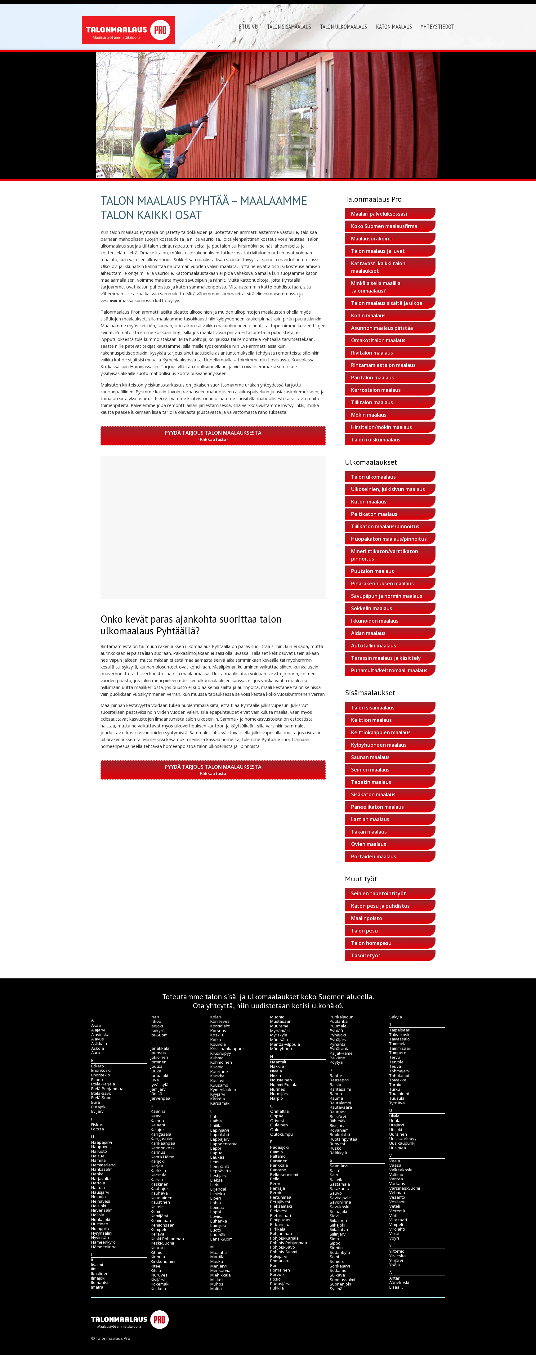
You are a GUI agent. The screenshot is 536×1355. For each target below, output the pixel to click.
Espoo (97, 1079)
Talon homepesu (371, 943)
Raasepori (339, 1080)
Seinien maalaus (370, 769)
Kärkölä (217, 1099)
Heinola (98, 1196)
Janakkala (160, 1048)
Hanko (97, 1174)
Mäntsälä (279, 1039)
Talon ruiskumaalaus (375, 439)
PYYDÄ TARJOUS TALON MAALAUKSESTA (213, 432)
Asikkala (99, 1043)
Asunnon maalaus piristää (382, 327)
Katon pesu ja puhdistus (380, 905)
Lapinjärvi (219, 1130)
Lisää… (396, 1287)
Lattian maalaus (370, 819)
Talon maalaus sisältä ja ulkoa (386, 303)
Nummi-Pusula (283, 1084)
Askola (97, 1048)
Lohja (215, 1202)
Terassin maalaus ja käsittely (386, 658)
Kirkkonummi (163, 1261)
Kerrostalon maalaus (376, 390)
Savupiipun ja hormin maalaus (386, 596)
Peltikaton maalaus (374, 514)
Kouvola (218, 1044)
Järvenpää (160, 1098)
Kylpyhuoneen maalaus (379, 744)
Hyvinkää (100, 1237)
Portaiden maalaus (373, 856)
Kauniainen (161, 1198)
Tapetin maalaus (371, 782)
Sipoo (335, 1243)
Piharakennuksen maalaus (382, 583)
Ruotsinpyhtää (343, 1139)
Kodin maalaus (368, 315)
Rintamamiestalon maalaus (383, 365)
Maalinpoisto (366, 918)
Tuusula (396, 1098)
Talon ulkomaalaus (343, 26)
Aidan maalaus (368, 633)
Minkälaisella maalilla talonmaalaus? (375, 287)
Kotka (215, 1039)
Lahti (215, 1116)
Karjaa (157, 1166)
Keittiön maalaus (371, 720)
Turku (394, 1089)
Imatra (97, 1287)
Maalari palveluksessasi (379, 213)
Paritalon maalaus (372, 377)
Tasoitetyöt (366, 955)
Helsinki (98, 1206)
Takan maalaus (369, 831)
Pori (274, 1265)
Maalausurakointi (372, 238)
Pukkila (277, 1288)
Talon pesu (364, 930)
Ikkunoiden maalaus (375, 620)
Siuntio (336, 1247)
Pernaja (277, 1188)
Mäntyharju (281, 1048)
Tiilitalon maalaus (372, 402)
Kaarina (158, 1111)
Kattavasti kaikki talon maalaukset (378, 267)
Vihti (393, 1215)
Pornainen (280, 1270)
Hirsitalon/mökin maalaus (381, 427)
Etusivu (248, 26)
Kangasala (161, 1134)
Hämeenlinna (104, 1247)
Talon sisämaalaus (289, 26)
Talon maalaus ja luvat (378, 251)
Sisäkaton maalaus (373, 794)
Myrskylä (278, 1035)
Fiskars (98, 1124)
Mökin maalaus (368, 414)
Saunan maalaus (370, 757)
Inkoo (156, 1021)
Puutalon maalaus (372, 571)
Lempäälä (219, 1166)
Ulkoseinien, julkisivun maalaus (388, 489)
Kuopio (217, 1067)
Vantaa (396, 1179)
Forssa (97, 1129)
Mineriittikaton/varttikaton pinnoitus (384, 555)
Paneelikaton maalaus (377, 806)
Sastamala (340, 1184)
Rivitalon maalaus (372, 352)
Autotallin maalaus (373, 645)
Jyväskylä (159, 1084)
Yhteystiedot (437, 26)
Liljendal (218, 1189)
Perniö (276, 1192)
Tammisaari (400, 1048)
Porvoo (277, 1274)
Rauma (336, 1098)
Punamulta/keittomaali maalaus (389, 670)
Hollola (97, 1215)
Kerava (157, 1234)
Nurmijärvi (279, 1093)
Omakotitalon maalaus (378, 340)
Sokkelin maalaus (371, 608)
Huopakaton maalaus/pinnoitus (389, 538)
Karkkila (158, 1170)
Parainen (279, 1161)
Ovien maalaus (368, 844)
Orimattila (279, 1111)
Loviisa (217, 1216)
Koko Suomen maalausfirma (384, 226)
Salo (334, 1175)
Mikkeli (216, 1279)
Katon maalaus (394, 26)
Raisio (335, 1084)
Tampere (397, 1052)
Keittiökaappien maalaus (381, 732)
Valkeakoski (400, 1170)
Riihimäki (338, 1121)
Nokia (275, 1075)
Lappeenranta (224, 1144)
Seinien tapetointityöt (378, 893)
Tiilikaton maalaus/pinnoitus (385, 526)
